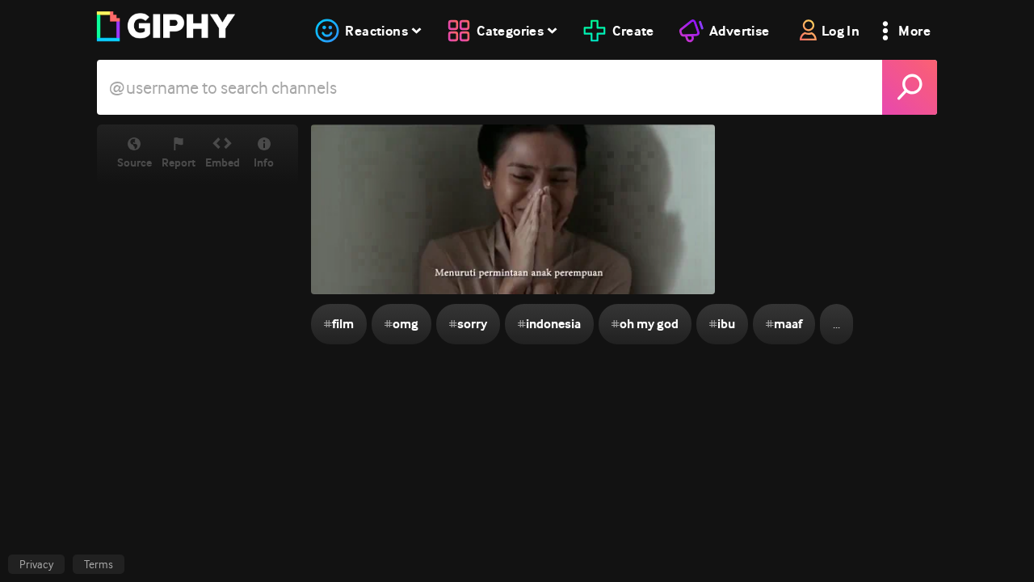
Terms (98, 564)
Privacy (36, 564)
